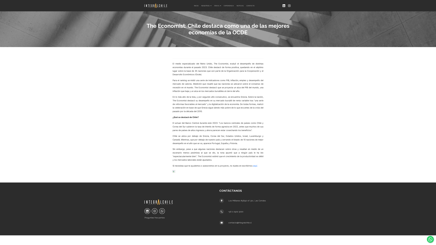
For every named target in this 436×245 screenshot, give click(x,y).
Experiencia (229, 6)
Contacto (250, 6)
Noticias (240, 6)
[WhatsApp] (162, 211)
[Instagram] (289, 5)
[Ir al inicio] (161, 5)
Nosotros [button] (205, 6)
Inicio (196, 6)
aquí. (255, 166)
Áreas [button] (216, 6)
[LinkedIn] (284, 5)
